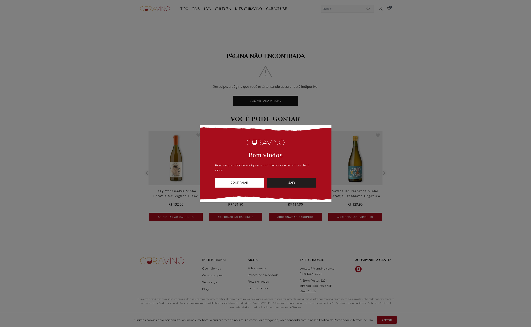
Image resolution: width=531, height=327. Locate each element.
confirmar (239, 182)
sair (291, 182)
